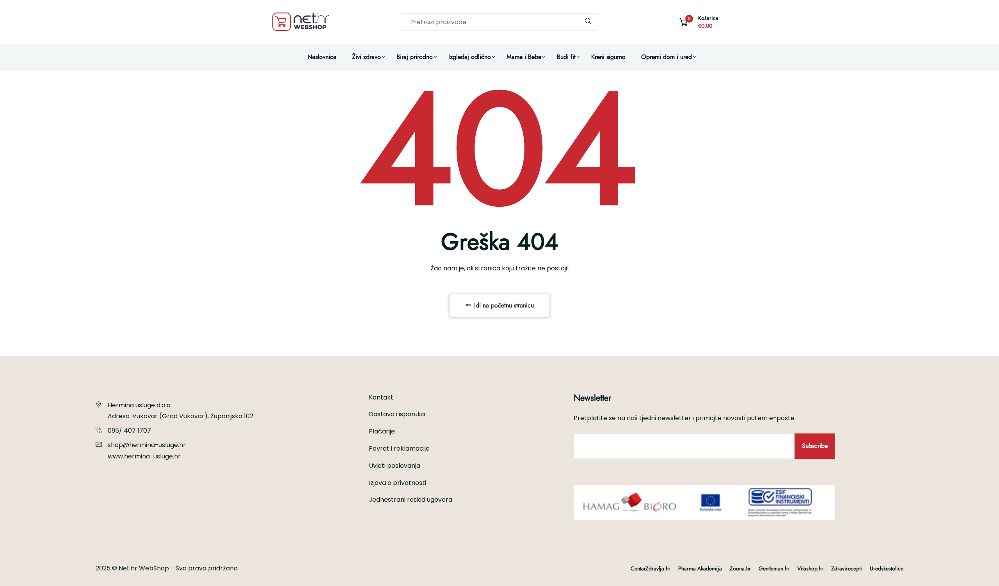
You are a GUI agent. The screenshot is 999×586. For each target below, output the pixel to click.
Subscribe (815, 445)
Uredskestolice (886, 568)
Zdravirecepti (846, 568)
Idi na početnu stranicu (503, 305)
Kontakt (381, 397)
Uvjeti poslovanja (394, 465)
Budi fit (566, 56)
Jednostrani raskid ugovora (410, 499)
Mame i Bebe (524, 56)
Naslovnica (322, 56)
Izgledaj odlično (469, 56)
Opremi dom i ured (666, 56)
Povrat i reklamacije (399, 448)
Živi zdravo (366, 56)
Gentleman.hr (774, 568)
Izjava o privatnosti (397, 482)
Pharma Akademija (700, 568)
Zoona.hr (740, 568)
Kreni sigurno (608, 56)
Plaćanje (382, 431)
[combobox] (499, 22)
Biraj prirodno (414, 56)
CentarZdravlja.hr (650, 568)
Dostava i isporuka (397, 414)
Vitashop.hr (810, 568)
